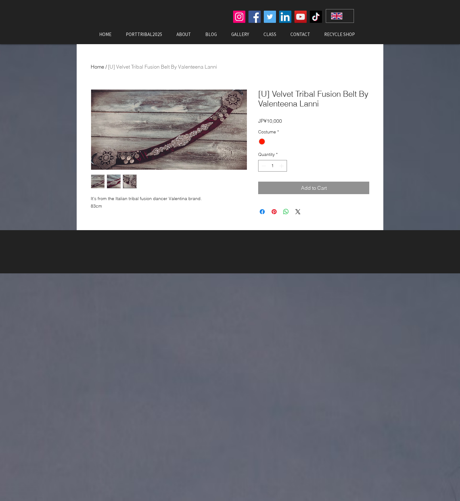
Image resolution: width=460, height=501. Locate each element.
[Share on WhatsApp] (286, 211)
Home (97, 67)
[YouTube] (300, 17)
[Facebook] (254, 17)
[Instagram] (239, 17)
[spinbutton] (272, 165)
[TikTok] (316, 17)
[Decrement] (263, 165)
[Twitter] (270, 17)
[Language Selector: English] (340, 16)
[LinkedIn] (285, 17)
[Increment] (282, 165)
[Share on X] (298, 211)
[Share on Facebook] (262, 211)
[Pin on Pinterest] (274, 211)
